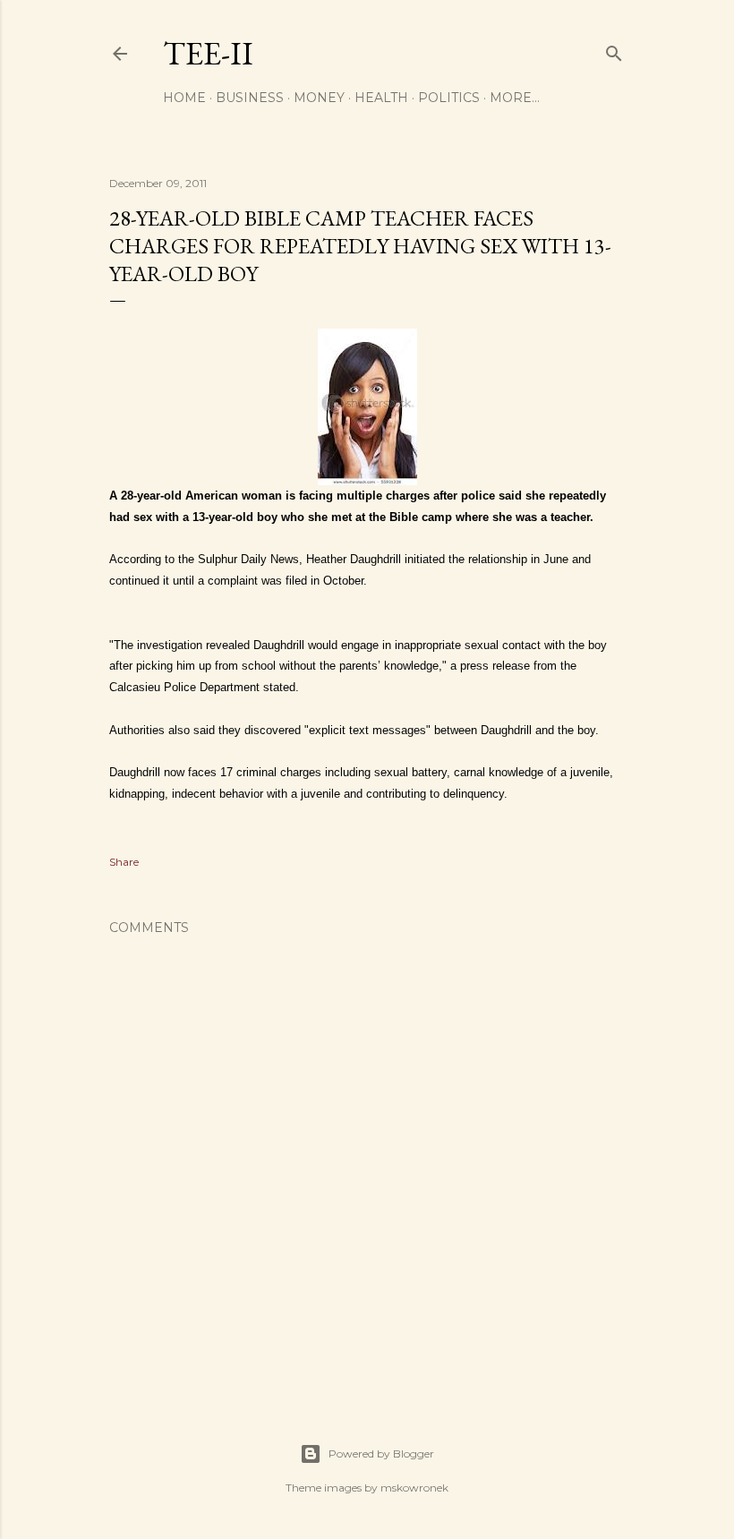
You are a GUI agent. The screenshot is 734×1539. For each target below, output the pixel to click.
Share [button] (124, 861)
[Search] (614, 49)
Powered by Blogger (381, 1453)
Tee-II (208, 53)
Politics (449, 98)
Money (319, 98)
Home (184, 98)
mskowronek (414, 1487)
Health (381, 98)
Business (250, 98)
